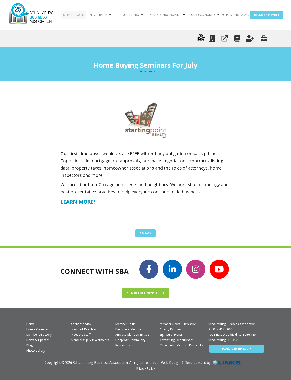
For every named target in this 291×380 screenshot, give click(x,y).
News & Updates (38, 340)
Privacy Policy (145, 368)
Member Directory (39, 334)
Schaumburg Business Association (232, 324)
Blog (29, 345)
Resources (122, 345)
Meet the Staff (81, 334)
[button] (100, 15)
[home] (30, 15)
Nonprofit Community (130, 340)
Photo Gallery (35, 350)
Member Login (125, 324)
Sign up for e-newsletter (145, 293)
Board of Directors (84, 329)
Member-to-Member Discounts (181, 345)
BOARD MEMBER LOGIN (237, 348)
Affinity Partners (171, 329)
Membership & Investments (90, 340)
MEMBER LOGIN (73, 15)
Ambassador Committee (132, 334)
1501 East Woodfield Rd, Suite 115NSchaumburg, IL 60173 (233, 337)
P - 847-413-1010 (220, 329)
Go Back (145, 233)
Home (30, 324)
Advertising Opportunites (177, 340)
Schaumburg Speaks (235, 15)
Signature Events (171, 334)
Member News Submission (178, 324)
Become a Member (128, 329)
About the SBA (81, 324)
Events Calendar (37, 329)
